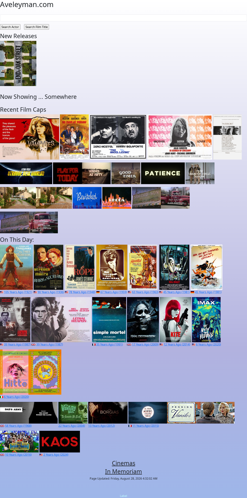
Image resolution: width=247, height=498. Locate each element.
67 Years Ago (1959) (113, 292)
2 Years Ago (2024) (55, 455)
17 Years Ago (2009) (145, 344)
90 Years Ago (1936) (51, 292)
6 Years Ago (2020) (208, 344)
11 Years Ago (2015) (145, 426)
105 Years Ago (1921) (18, 292)
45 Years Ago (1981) (176, 292)
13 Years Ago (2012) (101, 426)
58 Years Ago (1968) (18, 426)
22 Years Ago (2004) (71, 426)
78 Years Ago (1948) (82, 292)
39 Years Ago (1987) (17, 344)
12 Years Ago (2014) (177, 344)
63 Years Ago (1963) (145, 292)
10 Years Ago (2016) (18, 455)
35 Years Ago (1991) (109, 344)
